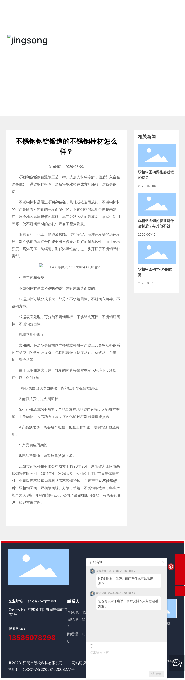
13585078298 (32, 637)
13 (84, 634)
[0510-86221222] (180, 569)
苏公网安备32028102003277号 (49, 669)
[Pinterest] (171, 566)
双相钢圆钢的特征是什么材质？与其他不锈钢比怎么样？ (156, 226)
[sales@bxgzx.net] (180, 559)
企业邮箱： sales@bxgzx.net (32, 601)
